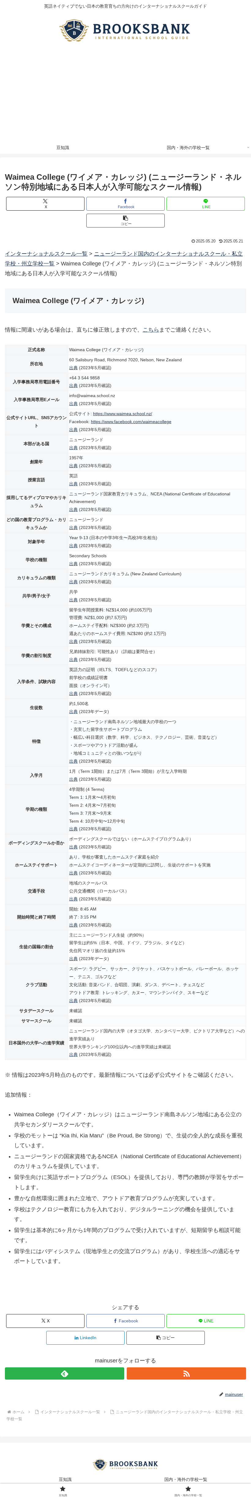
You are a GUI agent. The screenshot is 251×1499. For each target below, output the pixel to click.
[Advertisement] (125, 95)
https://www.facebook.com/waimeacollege (131, 421)
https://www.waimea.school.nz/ (122, 413)
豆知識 (65, 1479)
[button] (125, 220)
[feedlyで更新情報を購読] (64, 1373)
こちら (151, 330)
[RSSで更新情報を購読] (186, 1373)
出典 (73, 367)
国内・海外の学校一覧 (185, 1479)
